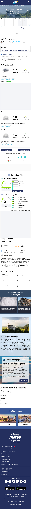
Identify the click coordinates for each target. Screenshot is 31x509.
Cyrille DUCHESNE (16, 41)
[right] (29, 22)
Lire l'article (24, 380)
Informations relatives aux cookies (16, 496)
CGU (15, 494)
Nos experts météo (6, 449)
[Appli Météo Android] (21, 489)
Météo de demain (6, 150)
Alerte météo (5, 454)
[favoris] (28, 10)
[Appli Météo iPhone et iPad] (10, 489)
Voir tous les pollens (17, 191)
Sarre (9, 5)
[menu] (2, 2)
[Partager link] (12, 157)
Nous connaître (5, 456)
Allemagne (5, 5)
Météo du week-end (24, 150)
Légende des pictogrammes (9, 464)
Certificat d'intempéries (8, 451)
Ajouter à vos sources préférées (16, 160)
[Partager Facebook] (15, 157)
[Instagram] (17, 481)
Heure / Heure (15, 28)
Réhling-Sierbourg (22, 5)
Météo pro (4, 474)
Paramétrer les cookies (23, 499)
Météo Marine (5, 472)
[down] (15, 352)
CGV (18, 494)
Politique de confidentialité (10, 499)
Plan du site (23, 494)
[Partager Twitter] (18, 157)
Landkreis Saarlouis (14, 5)
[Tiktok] (24, 481)
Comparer (23, 28)
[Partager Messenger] (22, 157)
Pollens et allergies (10, 179)
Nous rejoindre (5, 459)
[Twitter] (9, 481)
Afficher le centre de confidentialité (16, 501)
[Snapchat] (13, 481)
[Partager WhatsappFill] (25, 157)
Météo (1, 5)
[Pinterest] (21, 481)
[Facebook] (6, 481)
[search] (28, 2)
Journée (7, 28)
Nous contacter (5, 462)
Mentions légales (8, 494)
